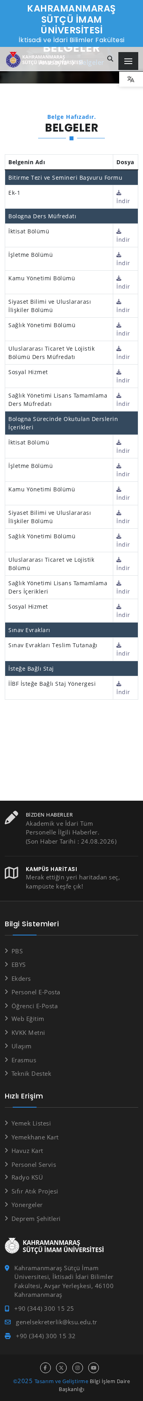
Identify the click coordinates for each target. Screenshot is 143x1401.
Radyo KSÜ (27, 1177)
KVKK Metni (28, 1032)
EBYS (19, 964)
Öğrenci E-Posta (35, 1006)
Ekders (21, 978)
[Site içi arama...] (110, 59)
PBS (17, 951)
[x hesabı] (61, 1368)
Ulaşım (22, 1046)
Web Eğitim (28, 1019)
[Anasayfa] (46, 59)
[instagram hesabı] (78, 1368)
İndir (123, 201)
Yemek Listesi (31, 1123)
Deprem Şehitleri (36, 1218)
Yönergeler (27, 1205)
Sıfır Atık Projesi (35, 1191)
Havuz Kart (27, 1151)
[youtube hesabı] (94, 1368)
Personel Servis (34, 1164)
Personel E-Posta (36, 992)
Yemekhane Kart (35, 1137)
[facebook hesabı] (45, 1368)
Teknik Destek (31, 1073)
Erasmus (24, 1060)
